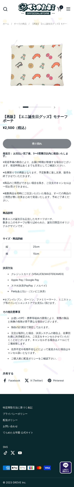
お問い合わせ (10, 426)
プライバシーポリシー (15, 413)
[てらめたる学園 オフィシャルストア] (37, 9)
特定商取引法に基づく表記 (17, 407)
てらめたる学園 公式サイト (18, 432)
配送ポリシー (10, 419)
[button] (5, 9)
